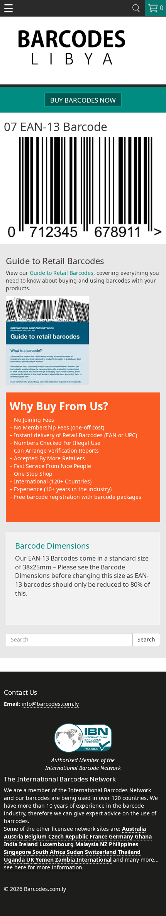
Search (146, 639)
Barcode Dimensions (52, 546)
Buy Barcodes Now (83, 100)
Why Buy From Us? (59, 406)
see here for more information (43, 867)
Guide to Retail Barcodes (61, 272)
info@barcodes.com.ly (50, 703)
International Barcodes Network (109, 790)
